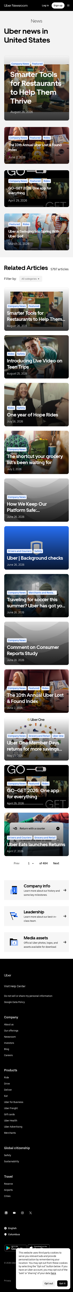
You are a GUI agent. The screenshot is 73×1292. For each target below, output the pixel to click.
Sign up (58, 5)
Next (56, 863)
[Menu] (68, 5)
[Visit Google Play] (15, 1248)
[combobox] (21, 279)
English (12, 1228)
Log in (45, 5)
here (53, 1273)
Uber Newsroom (16, 5)
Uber (7, 975)
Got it (62, 1283)
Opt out (48, 1283)
